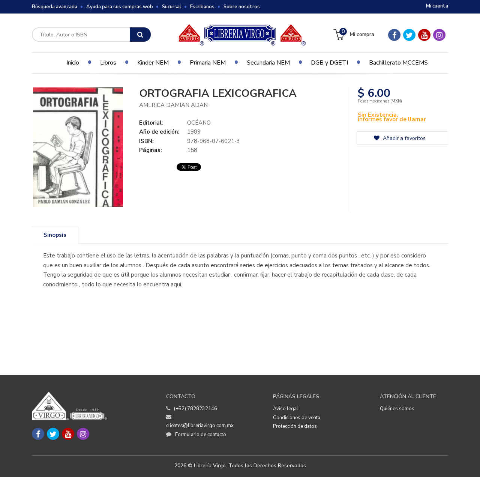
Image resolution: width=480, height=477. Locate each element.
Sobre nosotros (242, 6)
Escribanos (202, 6)
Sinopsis (55, 235)
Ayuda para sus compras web (119, 6)
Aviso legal (285, 408)
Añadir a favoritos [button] (403, 138)
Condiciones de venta (296, 417)
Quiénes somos (397, 408)
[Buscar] (140, 34)
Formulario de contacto (200, 434)
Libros (108, 63)
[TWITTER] (409, 35)
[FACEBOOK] (394, 35)
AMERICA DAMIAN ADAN (173, 105)
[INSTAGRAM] (439, 35)
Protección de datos (295, 426)
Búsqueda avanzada (54, 6)
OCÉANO (199, 122)
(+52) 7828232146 (195, 408)
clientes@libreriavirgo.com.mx (200, 425)
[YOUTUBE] (424, 35)
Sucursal (171, 6)
